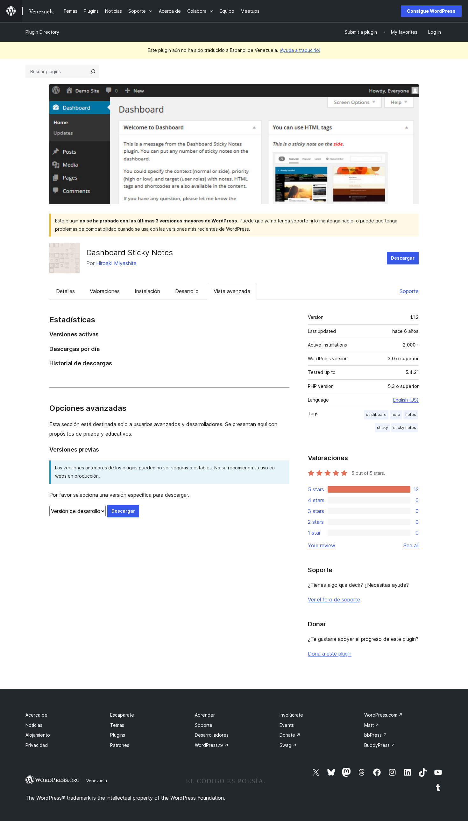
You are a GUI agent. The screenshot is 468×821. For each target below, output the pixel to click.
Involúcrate (291, 715)
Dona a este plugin (329, 653)
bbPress (375, 735)
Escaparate (122, 715)
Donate (290, 735)
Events (287, 725)
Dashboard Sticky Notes (129, 252)
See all (411, 545)
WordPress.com (383, 715)
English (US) (406, 400)
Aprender (205, 715)
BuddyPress (379, 745)
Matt (371, 725)
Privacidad (36, 745)
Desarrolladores (212, 735)
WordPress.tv (212, 745)
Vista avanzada (232, 291)
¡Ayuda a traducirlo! (300, 50)
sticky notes (404, 427)
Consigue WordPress (431, 11)
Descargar (403, 258)
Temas (117, 725)
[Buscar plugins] (93, 71)
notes (410, 414)
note (396, 414)
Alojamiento (37, 735)
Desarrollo (187, 291)
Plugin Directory (42, 32)
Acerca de (36, 715)
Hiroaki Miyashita (116, 263)
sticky (382, 427)
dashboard (376, 414)
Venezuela (96, 780)
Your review (321, 545)
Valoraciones (105, 291)
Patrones (119, 745)
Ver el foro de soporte (334, 599)
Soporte (409, 291)
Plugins (117, 735)
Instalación (147, 291)
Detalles (65, 291)
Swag (288, 745)
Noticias (33, 725)
